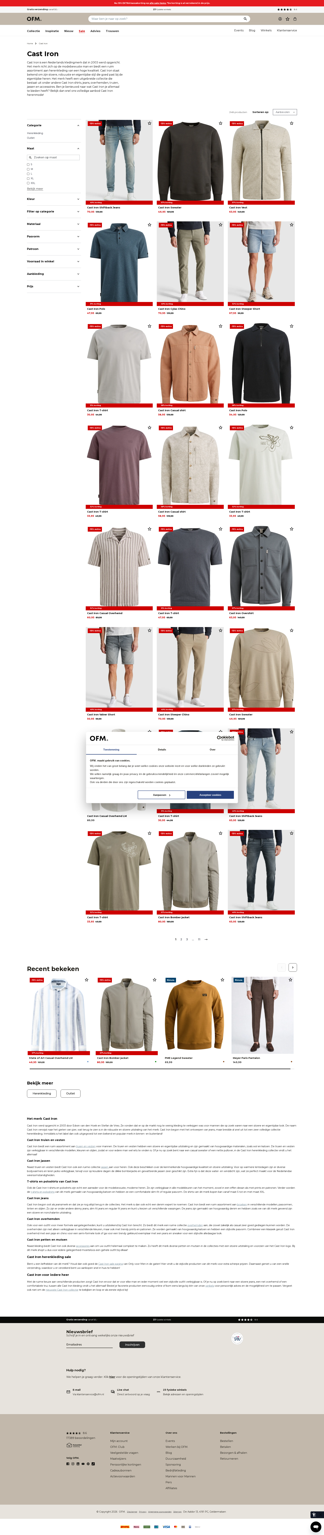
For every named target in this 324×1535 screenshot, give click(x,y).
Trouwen (112, 31)
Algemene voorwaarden (160, 1511)
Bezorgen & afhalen (233, 1452)
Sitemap (177, 1511)
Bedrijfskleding (176, 1470)
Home (30, 43)
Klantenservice (287, 30)
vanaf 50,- (42, 9)
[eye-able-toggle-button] (320, 1514)
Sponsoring (173, 1464)
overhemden (195, 1225)
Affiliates (171, 1488)
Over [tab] (212, 749)
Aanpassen (159, 794)
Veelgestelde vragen (124, 1452)
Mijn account (119, 1441)
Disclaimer (132, 1511)
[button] (288, 19)
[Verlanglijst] (288, 19)
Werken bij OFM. (177, 1447)
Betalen (225, 1447)
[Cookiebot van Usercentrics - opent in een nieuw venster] (219, 738)
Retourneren (229, 1458)
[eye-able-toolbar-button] (313, 1514)
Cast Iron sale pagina (110, 1263)
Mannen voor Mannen (181, 1476)
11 (199, 939)
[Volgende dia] (293, 967)
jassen (105, 1167)
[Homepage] (34, 19)
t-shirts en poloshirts (43, 1191)
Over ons (171, 1432)
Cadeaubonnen (120, 1470)
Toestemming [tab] (111, 749)
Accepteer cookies (210, 794)
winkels (209, 1285)
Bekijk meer (35, 188)
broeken (242, 1204)
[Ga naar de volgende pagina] (206, 939)
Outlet (31, 137)
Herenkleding (35, 133)
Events (239, 30)
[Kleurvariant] (88, 1061)
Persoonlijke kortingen (125, 1464)
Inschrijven (132, 1344)
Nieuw (68, 31)
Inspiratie (52, 31)
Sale (82, 31)
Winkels (266, 30)
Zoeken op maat (45, 157)
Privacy (142, 1511)
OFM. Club (117, 1447)
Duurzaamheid (176, 1458)
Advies (95, 31)
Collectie (33, 31)
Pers (169, 1482)
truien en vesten (86, 1146)
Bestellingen (228, 1432)
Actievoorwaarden (122, 1476)
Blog (252, 30)
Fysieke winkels (162, 9)
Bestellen (226, 1441)
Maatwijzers (118, 1458)
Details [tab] (162, 749)
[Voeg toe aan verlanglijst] (149, 123)
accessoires (83, 1246)
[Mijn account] (280, 19)
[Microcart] (295, 19)
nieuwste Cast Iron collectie (62, 1289)
